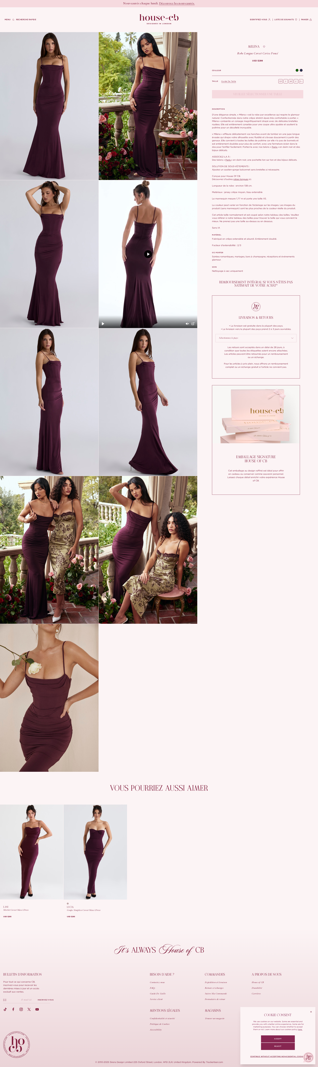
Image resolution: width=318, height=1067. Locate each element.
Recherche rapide (26, 20)
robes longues (240, 179)
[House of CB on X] (29, 1009)
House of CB (258, 982)
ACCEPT (277, 1039)
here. (300, 1029)
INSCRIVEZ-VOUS (45, 1000)
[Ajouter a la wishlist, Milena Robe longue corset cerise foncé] (264, 47)
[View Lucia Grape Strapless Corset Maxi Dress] (95, 852)
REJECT (277, 1046)
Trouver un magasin (214, 1018)
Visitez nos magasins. (172, 3)
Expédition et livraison (216, 982)
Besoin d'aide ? (162, 974)
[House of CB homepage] (16, 1044)
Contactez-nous (157, 982)
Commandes (215, 974)
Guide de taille (228, 81)
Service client (156, 999)
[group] (257, 60)
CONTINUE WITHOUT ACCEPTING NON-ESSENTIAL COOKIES (278, 1056)
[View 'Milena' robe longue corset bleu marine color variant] (301, 70)
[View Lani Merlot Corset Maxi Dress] (31, 852)
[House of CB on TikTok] (5, 1009)
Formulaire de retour (215, 999)
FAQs (152, 988)
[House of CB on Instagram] (21, 1009)
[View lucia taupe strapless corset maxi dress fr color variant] (69, 904)
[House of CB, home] (159, 19)
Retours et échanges (214, 988)
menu (8, 20)
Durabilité (257, 988)
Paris (275, 147)
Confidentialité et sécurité (162, 1018)
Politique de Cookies (159, 1024)
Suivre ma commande (216, 994)
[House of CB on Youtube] (37, 1009)
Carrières (256, 994)
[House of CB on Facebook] (13, 1009)
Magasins (213, 1011)
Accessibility (156, 1030)
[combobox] (255, 338)
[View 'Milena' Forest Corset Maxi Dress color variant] (297, 70)
